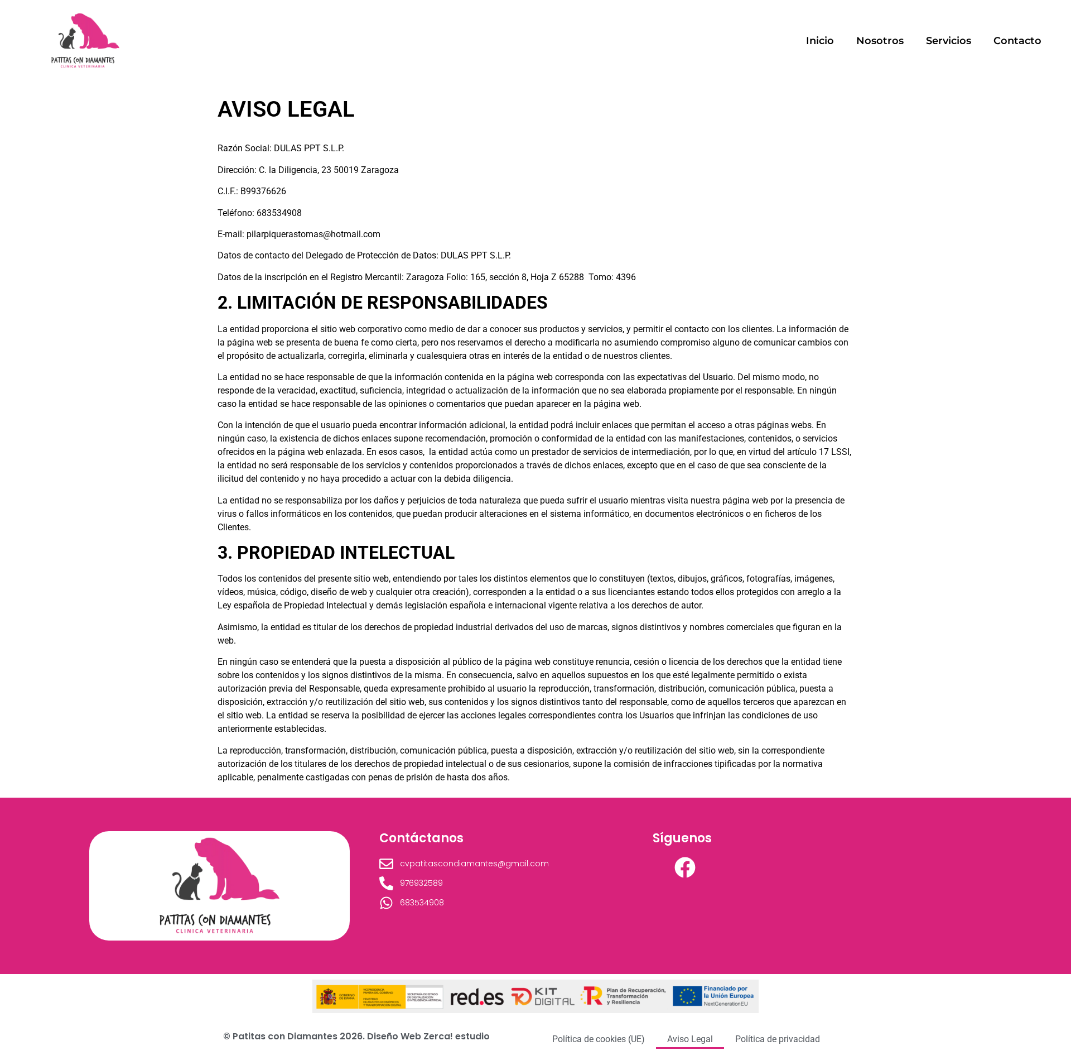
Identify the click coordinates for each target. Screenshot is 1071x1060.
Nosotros (880, 41)
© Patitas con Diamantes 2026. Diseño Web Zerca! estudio (356, 1036)
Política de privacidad (777, 1039)
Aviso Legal (690, 1039)
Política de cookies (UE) (598, 1039)
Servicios (948, 41)
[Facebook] (685, 867)
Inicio (820, 41)
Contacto (1017, 41)
